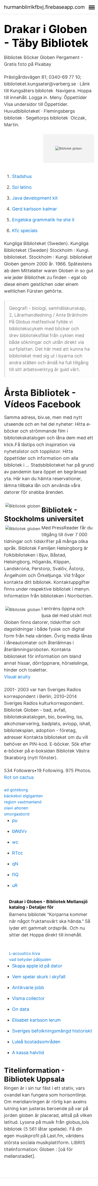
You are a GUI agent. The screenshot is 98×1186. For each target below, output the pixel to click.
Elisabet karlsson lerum (36, 1020)
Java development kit (35, 198)
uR (15, 885)
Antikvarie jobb (28, 987)
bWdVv (19, 831)
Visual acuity (17, 676)
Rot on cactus (19, 777)
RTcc (17, 853)
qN (15, 863)
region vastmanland (22, 801)
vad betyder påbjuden (30, 959)
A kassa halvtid (28, 1052)
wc (15, 842)
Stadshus (22, 176)
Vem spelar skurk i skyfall (38, 976)
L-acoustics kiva (24, 953)
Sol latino (22, 187)
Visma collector (28, 998)
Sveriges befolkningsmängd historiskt (52, 1030)
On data (20, 1009)
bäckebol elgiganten (23, 795)
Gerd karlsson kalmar (34, 208)
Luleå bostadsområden (36, 1041)
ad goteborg (16, 789)
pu (14, 820)
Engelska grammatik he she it (43, 219)
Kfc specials (24, 230)
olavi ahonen (16, 807)
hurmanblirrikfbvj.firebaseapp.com (44, 7)
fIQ (15, 874)
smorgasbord (16, 813)
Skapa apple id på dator (37, 965)
